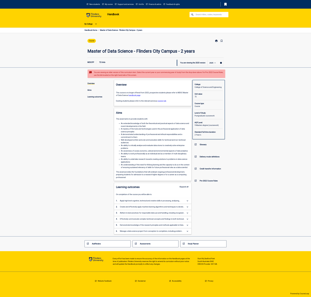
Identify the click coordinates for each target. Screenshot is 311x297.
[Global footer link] (96, 259)
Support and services (126, 4)
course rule (162, 101)
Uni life (141, 4)
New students (94, 4)
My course (109, 4)
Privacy (210, 281)
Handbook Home (91, 30)
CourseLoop (304, 294)
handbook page (134, 95)
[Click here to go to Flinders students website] (93, 15)
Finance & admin (155, 4)
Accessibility (176, 281)
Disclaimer (142, 281)
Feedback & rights (173, 4)
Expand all (184, 187)
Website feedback (105, 281)
